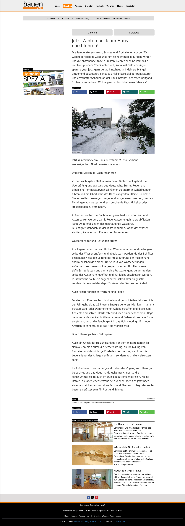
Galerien (92, 32)
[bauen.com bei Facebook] (88, 497)
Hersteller (130, 5)
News (120, 5)
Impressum (84, 505)
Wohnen (110, 5)
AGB (103, 505)
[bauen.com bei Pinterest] (96, 497)
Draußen (89, 5)
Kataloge (134, 32)
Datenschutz (95, 505)
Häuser (57, 5)
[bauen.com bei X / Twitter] (92, 497)
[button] (79, 92)
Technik (99, 5)
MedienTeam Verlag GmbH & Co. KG (88, 521)
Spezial (118, 516)
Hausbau (67, 5)
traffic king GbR (119, 521)
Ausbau (78, 5)
